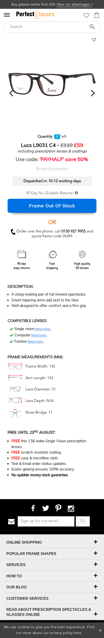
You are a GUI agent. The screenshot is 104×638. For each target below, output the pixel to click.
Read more (42, 329)
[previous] (11, 93)
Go (83, 521)
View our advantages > (75, 4)
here (78, 633)
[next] (92, 93)
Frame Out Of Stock (52, 206)
